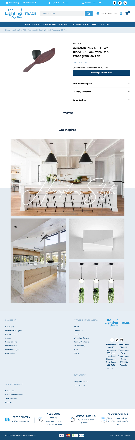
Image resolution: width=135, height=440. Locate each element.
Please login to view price (101, 73)
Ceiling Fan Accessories (14, 395)
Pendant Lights (11, 342)
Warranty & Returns (81, 338)
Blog (76, 349)
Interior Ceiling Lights (13, 331)
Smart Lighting (11, 346)
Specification (79, 100)
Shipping (77, 334)
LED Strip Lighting (81, 25)
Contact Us (104, 25)
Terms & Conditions (81, 342)
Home (27, 25)
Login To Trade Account (60, 3)
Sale (94, 25)
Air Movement (50, 25)
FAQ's (76, 353)
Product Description (82, 83)
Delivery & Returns (82, 91)
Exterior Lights (10, 334)
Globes (8, 338)
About (76, 327)
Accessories (10, 353)
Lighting (36, 25)
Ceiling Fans (10, 391)
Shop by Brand (11, 398)
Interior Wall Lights (12, 349)
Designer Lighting (81, 382)
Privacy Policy (79, 346)
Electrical (64, 25)
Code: (76, 62)
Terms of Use (125, 435)
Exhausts (8, 402)
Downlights (9, 327)
